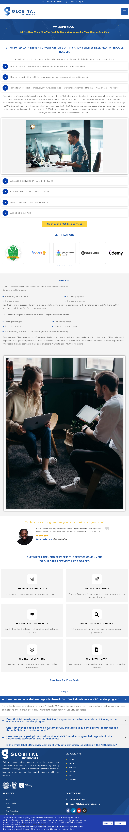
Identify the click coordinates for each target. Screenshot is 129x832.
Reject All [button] (108, 823)
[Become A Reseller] (43, 2)
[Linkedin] (73, 810)
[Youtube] (79, 810)
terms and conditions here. (33, 824)
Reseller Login (76, 2)
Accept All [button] (120, 823)
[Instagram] (84, 810)
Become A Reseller (54, 2)
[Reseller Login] (67, 2)
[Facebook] (68, 810)
